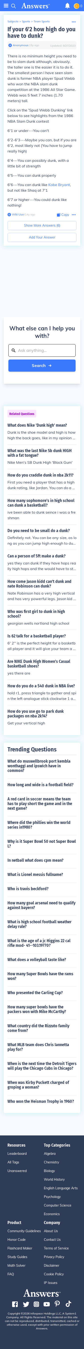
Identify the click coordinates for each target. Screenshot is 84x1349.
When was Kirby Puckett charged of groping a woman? (38, 1085)
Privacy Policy (54, 1257)
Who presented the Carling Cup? (35, 992)
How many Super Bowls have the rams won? (40, 976)
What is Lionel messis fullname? (35, 874)
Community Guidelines (24, 1231)
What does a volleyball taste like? (36, 959)
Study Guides (17, 1257)
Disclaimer (51, 1265)
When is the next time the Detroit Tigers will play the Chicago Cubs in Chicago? (42, 1066)
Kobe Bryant (59, 184)
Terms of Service (56, 1248)
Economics (52, 1214)
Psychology (52, 1197)
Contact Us (52, 1240)
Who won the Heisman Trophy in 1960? (40, 1101)
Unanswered (17, 1171)
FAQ (10, 1274)
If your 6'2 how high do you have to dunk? (41, 32)
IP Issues (50, 1283)
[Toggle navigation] (6, 5)
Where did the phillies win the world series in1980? (38, 825)
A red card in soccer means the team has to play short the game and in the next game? (39, 803)
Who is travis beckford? (28, 888)
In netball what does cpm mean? (35, 860)
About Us (51, 1231)
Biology (49, 1171)
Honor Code (16, 1240)
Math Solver (16, 1265)
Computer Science (57, 1205)
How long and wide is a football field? (40, 784)
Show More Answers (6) (42, 225)
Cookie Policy (54, 1274)
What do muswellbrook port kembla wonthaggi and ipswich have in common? (38, 766)
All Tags (13, 1162)
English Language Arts (61, 1188)
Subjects (12, 21)
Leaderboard (17, 1154)
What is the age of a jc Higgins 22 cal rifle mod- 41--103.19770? (38, 943)
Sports (26, 21)
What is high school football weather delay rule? (39, 924)
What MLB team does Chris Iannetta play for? (38, 1047)
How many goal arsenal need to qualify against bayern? (41, 905)
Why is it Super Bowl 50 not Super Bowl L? (41, 844)
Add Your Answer (42, 237)
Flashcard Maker (19, 1248)
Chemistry (51, 1162)
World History (54, 1179)
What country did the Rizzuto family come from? (38, 1028)
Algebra (50, 1154)
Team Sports (42, 21)
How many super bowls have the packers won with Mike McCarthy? (36, 1009)
